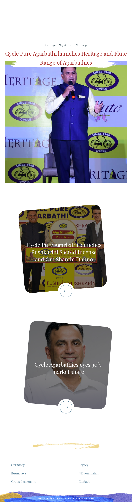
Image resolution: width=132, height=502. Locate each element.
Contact (84, 481)
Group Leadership (23, 481)
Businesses (18, 473)
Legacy (83, 465)
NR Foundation (89, 473)
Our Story (18, 465)
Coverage (50, 45)
